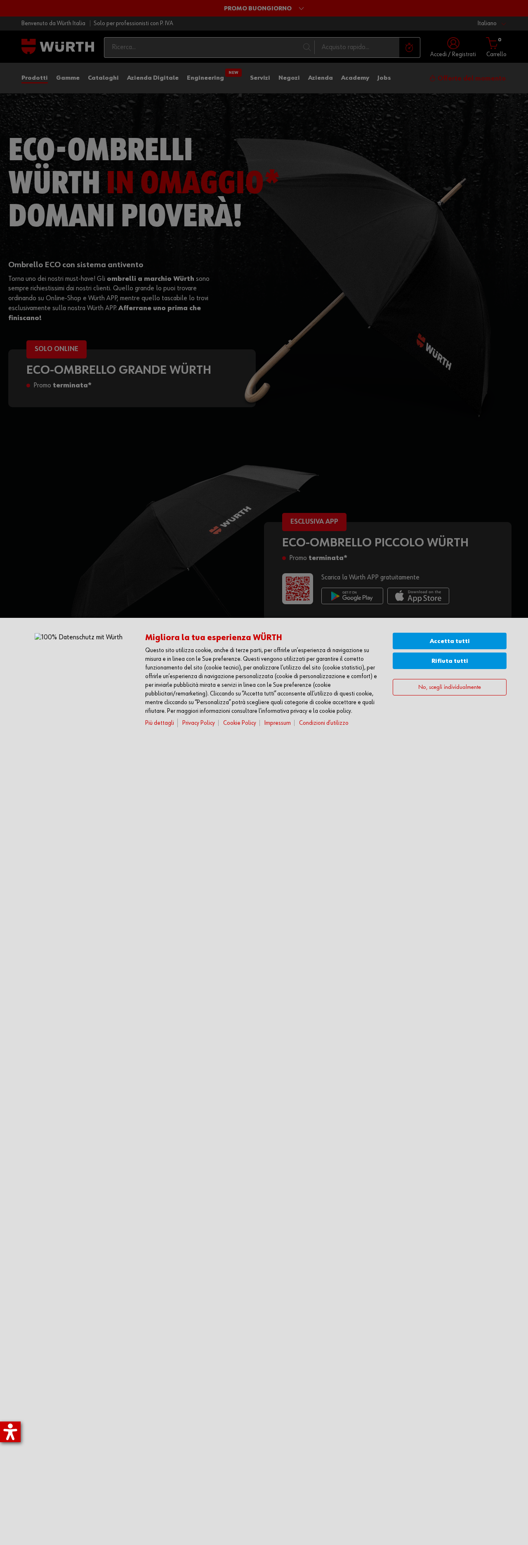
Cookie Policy (239, 723)
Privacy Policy (198, 723)
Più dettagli (159, 723)
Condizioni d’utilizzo (324, 723)
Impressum (277, 723)
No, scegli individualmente (449, 687)
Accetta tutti (450, 641)
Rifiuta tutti (449, 661)
